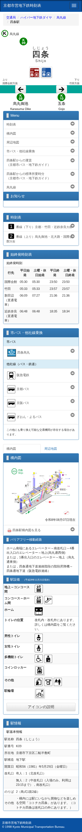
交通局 (11, 17)
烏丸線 (61, 17)
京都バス (23, 389)
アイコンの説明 (41, 707)
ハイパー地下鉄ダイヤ (36, 17)
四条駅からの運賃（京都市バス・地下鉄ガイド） (29, 162)
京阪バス (23, 403)
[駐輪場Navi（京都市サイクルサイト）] (40, 693)
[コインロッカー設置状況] (40, 670)
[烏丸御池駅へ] (20, 89)
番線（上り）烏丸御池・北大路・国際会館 (40, 238)
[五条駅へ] (61, 89)
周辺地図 (13, 142)
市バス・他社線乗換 (21, 151)
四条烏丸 (23, 352)
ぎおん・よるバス (29, 417)
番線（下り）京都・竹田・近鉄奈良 (41, 226)
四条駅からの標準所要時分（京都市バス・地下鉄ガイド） (29, 176)
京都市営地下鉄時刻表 (22, 5)
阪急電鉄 (23, 375)
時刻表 (11, 124)
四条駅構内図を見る (26, 530)
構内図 (11, 133)
